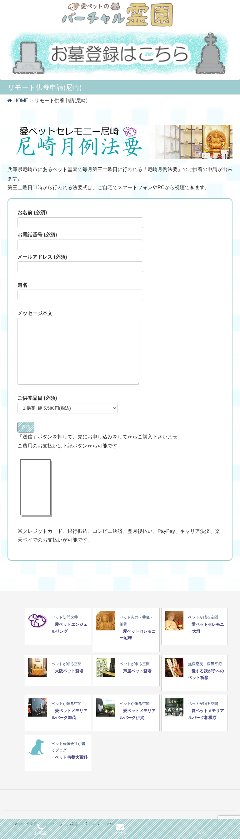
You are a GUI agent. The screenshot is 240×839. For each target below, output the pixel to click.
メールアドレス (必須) (42, 257)
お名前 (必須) (32, 212)
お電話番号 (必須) (37, 234)
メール (120, 833)
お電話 (40, 833)
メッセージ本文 (35, 313)
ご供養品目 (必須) (37, 398)
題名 (23, 285)
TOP (200, 832)
